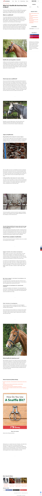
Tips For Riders (7, 3)
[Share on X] (41, 249)
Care (13, 1)
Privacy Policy (23, 495)
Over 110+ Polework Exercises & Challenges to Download (12, 386)
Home (4, 3)
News (16, 1)
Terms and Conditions (19, 495)
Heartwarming (22, 1)
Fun (18, 1)
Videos (27, 1)
